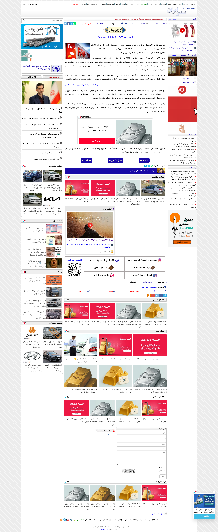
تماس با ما (185, 4)
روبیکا (79, 84)
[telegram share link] (71, 23)
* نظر (163, 449)
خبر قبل (88, 160)
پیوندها (108, 520)
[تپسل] (79, 117)
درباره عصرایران (134, 520)
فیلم (88, 4)
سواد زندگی (144, 4)
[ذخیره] (126, 23)
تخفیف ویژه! (204, 516)
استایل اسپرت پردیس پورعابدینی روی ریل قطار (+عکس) (183, 150)
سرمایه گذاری (96, 140)
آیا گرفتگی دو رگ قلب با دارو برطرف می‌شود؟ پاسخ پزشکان (184, 43)
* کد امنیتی (162, 467)
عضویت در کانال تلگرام (91, 84)
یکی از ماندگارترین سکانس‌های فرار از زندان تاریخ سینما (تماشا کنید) (91, 240)
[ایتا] (149, 295)
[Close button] (214, 491)
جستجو (175, 4)
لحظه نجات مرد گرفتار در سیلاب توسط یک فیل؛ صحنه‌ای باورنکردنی (182, 49)
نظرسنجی (169, 4)
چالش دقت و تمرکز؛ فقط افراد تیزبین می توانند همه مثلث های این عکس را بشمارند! (183, 172)
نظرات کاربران (115, 160)
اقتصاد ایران (145, 287)
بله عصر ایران (70, 84)
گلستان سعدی (100, 268)
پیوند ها (150, 4)
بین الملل (117, 4)
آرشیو (180, 4)
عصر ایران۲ (143, 520)
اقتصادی (156, 24)
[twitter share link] (65, 23)
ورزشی (123, 4)
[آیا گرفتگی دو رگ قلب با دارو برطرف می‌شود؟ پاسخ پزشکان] (182, 30)
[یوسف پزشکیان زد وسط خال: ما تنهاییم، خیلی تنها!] (42, 92)
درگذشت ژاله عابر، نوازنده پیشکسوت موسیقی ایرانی (41, 118)
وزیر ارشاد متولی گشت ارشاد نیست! (46, 159)
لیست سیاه (153, 287)
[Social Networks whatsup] (152, 166)
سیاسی (137, 4)
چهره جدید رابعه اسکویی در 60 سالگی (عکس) (184, 139)
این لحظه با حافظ (142, 268)
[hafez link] (115, 30)
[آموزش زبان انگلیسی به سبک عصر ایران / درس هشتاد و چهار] (182, 66)
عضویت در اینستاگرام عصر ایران (142, 260)
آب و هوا (163, 4)
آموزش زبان (75, 4)
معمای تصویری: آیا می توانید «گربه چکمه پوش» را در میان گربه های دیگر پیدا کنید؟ (183, 178)
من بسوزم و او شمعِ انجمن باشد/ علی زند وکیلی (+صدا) (36, 67)
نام (164, 433)
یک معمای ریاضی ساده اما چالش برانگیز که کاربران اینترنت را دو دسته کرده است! (182, 183)
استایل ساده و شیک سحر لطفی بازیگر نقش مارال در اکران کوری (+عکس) (182, 161)
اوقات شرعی (157, 4)
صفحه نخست (163, 24)
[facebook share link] (68, 23)
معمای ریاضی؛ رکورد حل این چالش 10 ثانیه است (182, 200)
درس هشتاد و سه (188, 82)
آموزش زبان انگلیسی (142, 275)
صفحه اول (192, 4)
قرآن (97, 4)
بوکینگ (105, 434)
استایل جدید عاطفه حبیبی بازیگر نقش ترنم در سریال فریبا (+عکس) (182, 156)
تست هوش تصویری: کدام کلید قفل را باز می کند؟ (183, 205)
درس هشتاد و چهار (188, 79)
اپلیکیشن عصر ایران (74, 260)
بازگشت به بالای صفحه (155, 514)
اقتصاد (132, 4)
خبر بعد (143, 160)
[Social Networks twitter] (148, 166)
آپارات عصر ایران (101, 275)
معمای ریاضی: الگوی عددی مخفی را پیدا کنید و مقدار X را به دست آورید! (183, 189)
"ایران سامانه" (104, 529)
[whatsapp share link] (74, 23)
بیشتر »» (172, 19)
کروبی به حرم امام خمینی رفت (49, 153)
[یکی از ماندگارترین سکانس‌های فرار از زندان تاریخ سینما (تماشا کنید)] (90, 225)
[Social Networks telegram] (145, 166)
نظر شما (162, 429)
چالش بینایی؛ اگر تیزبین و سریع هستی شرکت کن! (183, 194)
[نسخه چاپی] (122, 23)
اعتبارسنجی (111, 434)
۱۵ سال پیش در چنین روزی (102, 260)
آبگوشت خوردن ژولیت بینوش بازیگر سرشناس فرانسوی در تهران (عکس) (184, 145)
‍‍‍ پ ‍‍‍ (131, 23)
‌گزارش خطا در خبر (86, 24)
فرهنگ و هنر (110, 4)
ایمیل (163, 441)
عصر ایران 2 (83, 4)
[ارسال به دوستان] (124, 23)
